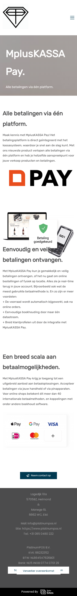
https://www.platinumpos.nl (41, 529)
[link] (38, 169)
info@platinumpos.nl (42, 523)
